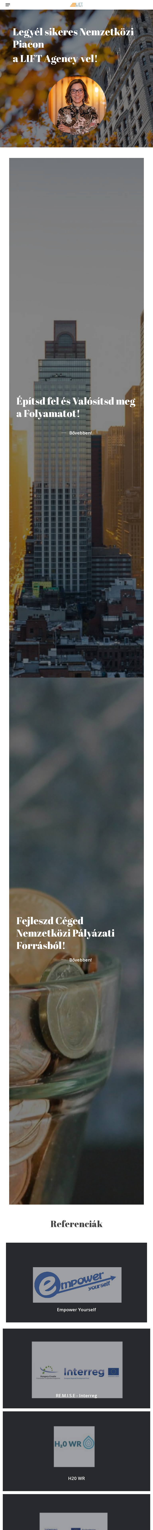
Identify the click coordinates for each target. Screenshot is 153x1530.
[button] (8, 5)
